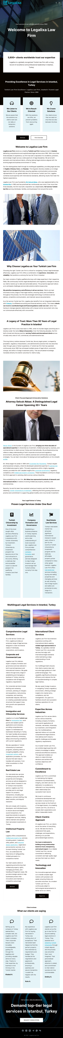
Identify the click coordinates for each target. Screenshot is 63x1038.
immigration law (17, 720)
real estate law (49, 570)
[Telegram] (33, 1031)
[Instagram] (26, 1031)
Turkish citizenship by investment (21, 490)
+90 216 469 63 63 (35, 1000)
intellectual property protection (24, 473)
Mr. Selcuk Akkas (31, 182)
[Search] (56, 2)
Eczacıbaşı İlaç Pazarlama (38, 463)
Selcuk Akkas (7, 445)
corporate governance (42, 470)
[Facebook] (23, 1031)
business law (53, 466)
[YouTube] (30, 1031)
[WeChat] (40, 1031)
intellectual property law (14, 838)
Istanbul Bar (7, 184)
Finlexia (9, 303)
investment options (12, 754)
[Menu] (59, 2)
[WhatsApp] (37, 1031)
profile (5, 459)
